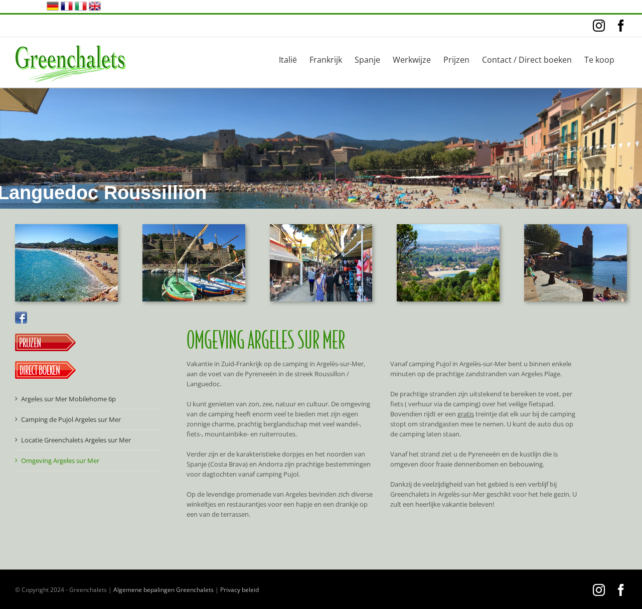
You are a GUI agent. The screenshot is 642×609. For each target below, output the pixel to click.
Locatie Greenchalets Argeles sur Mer (76, 439)
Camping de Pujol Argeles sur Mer (71, 419)
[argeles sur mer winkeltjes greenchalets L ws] (321, 227)
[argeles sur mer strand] (66, 227)
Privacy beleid (239, 589)
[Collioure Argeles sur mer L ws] (193, 227)
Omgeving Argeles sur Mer (60, 460)
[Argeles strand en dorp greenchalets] (448, 227)
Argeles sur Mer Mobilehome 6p (68, 398)
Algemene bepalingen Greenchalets (163, 589)
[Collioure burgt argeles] (575, 227)
